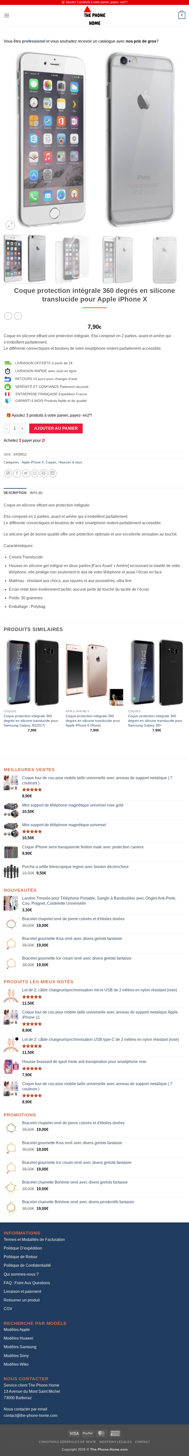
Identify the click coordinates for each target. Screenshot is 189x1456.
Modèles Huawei (18, 1338)
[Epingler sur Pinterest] (44, 473)
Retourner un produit (22, 1300)
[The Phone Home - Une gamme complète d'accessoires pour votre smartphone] (94, 15)
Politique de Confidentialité (27, 1265)
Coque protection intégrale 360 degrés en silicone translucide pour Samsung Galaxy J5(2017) (31, 720)
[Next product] (8, 316)
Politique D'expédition (23, 1248)
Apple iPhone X (33, 462)
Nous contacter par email (25, 1409)
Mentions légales (115, 1442)
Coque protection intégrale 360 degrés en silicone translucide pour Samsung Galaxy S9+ (155, 720)
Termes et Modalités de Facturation (34, 1239)
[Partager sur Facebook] (17, 473)
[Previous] (13, 140)
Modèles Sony (16, 1356)
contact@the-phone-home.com (30, 1415)
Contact (142, 1442)
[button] (7, 15)
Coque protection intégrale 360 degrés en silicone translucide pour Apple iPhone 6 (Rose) (93, 720)
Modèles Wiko (16, 1364)
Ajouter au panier (56, 428)
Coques (51, 462)
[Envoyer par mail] (35, 473)
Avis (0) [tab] (36, 493)
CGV (8, 1309)
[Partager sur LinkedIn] (52, 473)
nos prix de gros (141, 41)
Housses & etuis (70, 462)
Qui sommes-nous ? (21, 1274)
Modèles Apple (17, 1330)
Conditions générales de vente (67, 1442)
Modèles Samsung (20, 1347)
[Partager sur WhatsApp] (8, 473)
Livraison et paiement (22, 1291)
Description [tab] (15, 493)
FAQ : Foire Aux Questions (27, 1283)
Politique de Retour (20, 1257)
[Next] (175, 140)
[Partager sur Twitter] (26, 473)
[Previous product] (18, 316)
